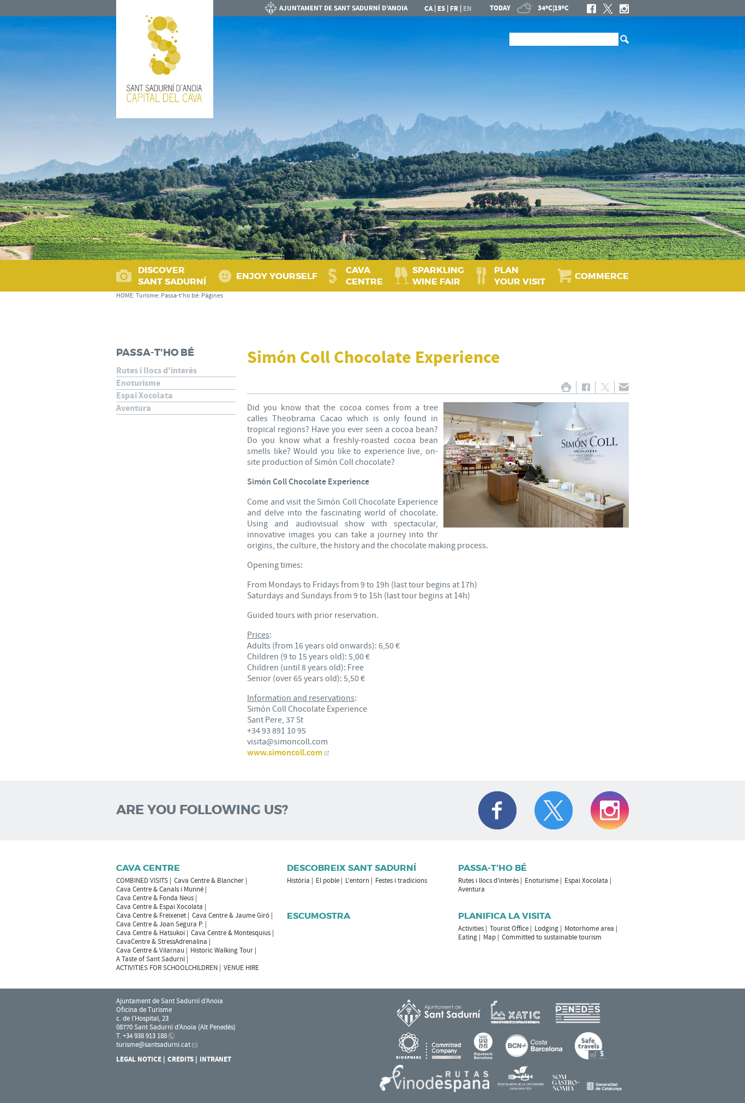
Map (489, 937)
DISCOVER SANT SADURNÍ (172, 275)
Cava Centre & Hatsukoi (150, 933)
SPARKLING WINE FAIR (438, 275)
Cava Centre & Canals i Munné (159, 889)
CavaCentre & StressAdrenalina (161, 941)
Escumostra (318, 916)
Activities (471, 928)
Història (298, 880)
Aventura (133, 408)
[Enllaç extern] (517, 1012)
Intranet (215, 1059)
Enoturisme (138, 383)
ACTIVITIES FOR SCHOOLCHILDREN (167, 967)
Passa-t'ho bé (180, 296)
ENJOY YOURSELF (276, 276)
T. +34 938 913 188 (141, 1036)
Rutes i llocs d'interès (156, 371)
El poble (327, 880)
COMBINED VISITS (142, 880)
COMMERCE (602, 276)
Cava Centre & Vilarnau (150, 950)
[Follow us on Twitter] (553, 810)
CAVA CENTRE (364, 275)
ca (428, 9)
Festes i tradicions (401, 880)
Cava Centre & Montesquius (231, 933)
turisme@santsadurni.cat (153, 1044)
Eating (467, 937)
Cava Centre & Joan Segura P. (159, 924)
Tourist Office (509, 928)
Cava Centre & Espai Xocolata (159, 906)
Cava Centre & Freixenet (151, 915)
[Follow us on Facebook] (497, 810)
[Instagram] (624, 9)
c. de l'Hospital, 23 (142, 1018)
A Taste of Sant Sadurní (150, 959)
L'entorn (357, 880)
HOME (124, 296)
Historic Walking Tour (221, 950)
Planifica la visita (504, 916)
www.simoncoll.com (284, 753)
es (441, 9)
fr (454, 9)
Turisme (147, 296)
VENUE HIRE (241, 967)
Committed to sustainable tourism (552, 937)
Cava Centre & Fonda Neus (155, 898)
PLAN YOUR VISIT (519, 275)
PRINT (566, 387)
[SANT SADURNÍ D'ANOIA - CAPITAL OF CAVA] (164, 59)
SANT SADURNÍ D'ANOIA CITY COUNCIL (336, 8)
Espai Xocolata (144, 396)
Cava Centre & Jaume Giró (230, 915)
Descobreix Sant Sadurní (351, 868)
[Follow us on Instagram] (610, 810)
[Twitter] (607, 9)
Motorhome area (589, 928)
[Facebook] (591, 9)
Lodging (546, 928)
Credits (180, 1059)
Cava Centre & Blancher (209, 880)
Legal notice (138, 1059)
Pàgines (212, 296)
